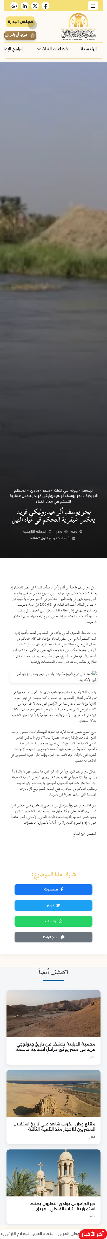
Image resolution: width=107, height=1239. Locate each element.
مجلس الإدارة (20, 21)
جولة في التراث (66, 490)
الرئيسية (89, 49)
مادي (34, 490)
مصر (46, 490)
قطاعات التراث (54, 49)
